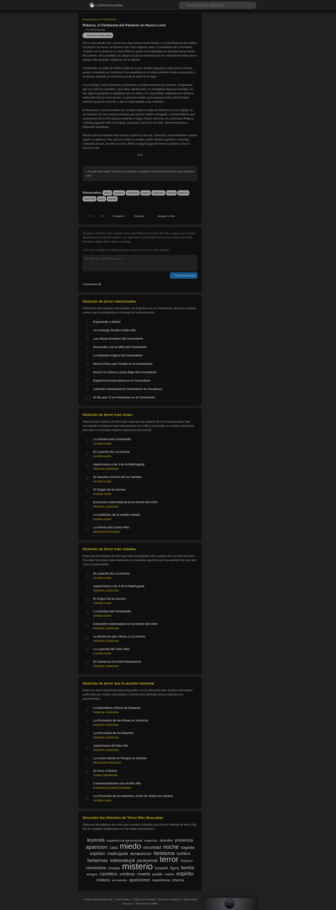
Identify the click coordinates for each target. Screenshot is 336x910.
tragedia (187, 847)
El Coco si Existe (105, 771)
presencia (184, 840)
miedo (130, 846)
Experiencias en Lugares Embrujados (112, 787)
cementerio (132, 193)
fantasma (119, 193)
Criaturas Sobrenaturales (105, 775)
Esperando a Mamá (106, 322)
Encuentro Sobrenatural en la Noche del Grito (125, 502)
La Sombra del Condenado (112, 439)
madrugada (117, 853)
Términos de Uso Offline (146, 903)
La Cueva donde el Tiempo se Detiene (120, 758)
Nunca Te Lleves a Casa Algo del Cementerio (124, 372)
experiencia (161, 880)
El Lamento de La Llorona (111, 452)
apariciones (139, 880)
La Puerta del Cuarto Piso (111, 527)
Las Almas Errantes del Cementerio (118, 338)
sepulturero (158, 193)
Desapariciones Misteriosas (107, 762)
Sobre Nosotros (123, 899)
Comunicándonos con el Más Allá (117, 783)
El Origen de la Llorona (109, 489)
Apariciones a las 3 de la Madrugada (118, 464)
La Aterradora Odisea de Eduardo (117, 708)
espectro (151, 840)
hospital (161, 868)
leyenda (171, 193)
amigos (92, 874)
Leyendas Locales (102, 443)
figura (174, 868)
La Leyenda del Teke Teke (111, 649)
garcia (102, 198)
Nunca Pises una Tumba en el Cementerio (122, 364)
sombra (183, 853)
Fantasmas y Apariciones (106, 468)
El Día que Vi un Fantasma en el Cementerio (124, 397)
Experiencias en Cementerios (99, 19)
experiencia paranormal (124, 840)
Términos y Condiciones (169, 899)
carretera (108, 874)
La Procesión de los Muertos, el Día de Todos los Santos (133, 796)
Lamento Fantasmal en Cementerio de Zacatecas (127, 389)
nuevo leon (89, 198)
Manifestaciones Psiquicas (106, 531)
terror (169, 859)
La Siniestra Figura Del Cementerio (117, 355)
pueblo (157, 874)
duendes (166, 840)
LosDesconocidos (108, 5)
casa (114, 847)
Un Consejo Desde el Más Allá (114, 330)
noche (171, 847)
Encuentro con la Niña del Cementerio (120, 347)
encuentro (119, 880)
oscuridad (152, 847)
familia (187, 868)
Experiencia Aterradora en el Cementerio (121, 380)
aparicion (183, 193)
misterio (137, 866)
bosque (114, 868)
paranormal (147, 860)
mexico (187, 861)
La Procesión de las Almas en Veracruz (120, 720)
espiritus (97, 853)
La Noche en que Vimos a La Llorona (119, 636)
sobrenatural (122, 860)
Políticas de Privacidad (144, 899)
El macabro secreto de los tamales (117, 477)
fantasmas (97, 860)
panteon (112, 198)
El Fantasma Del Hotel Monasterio (117, 661)
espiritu (145, 193)
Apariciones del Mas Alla (110, 745)
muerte (143, 874)
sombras (127, 874)
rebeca (107, 193)
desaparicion (141, 854)
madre (169, 874)
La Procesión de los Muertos (113, 733)
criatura (103, 880)
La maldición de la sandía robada (116, 514)
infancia (178, 880)
